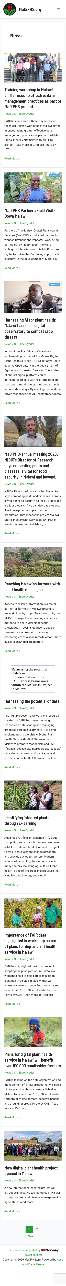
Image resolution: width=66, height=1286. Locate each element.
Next (33, 1236)
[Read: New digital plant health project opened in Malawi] (33, 1145)
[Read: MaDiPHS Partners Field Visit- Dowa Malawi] (33, 187)
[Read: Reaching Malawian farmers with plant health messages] (33, 561)
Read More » (12, 159)
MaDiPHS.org (30, 9)
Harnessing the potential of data (31, 701)
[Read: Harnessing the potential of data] (33, 679)
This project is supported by (24, 1250)
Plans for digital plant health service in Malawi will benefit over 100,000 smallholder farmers (32, 1059)
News (8, 113)
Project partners (33, 1254)
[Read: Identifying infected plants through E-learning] (33, 795)
